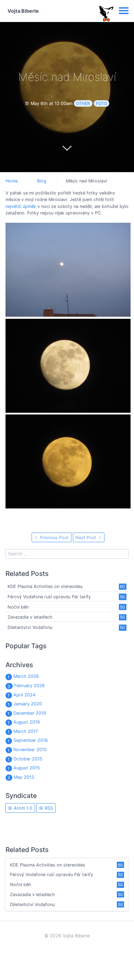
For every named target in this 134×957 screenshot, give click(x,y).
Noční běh (18, 607)
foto (101, 103)
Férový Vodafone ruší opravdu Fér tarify (49, 596)
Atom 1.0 (22, 808)
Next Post (86, 537)
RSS (48, 808)
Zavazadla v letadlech (30, 617)
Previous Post (53, 537)
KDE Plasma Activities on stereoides (45, 586)
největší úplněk (20, 206)
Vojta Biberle (23, 11)
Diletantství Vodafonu (30, 627)
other (83, 103)
